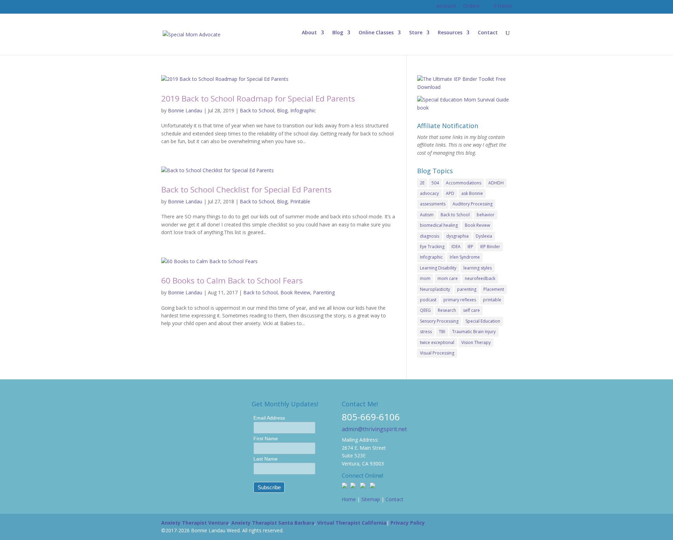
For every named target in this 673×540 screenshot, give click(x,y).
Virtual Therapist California (351, 522)
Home (349, 499)
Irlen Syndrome (465, 257)
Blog (337, 33)
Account (446, 5)
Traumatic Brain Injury (474, 332)
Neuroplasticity (435, 289)
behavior (486, 215)
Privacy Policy (407, 522)
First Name (265, 438)
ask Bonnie (472, 193)
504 (435, 183)
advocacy (429, 193)
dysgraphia (457, 236)
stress (426, 332)
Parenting (324, 292)
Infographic (303, 110)
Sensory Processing (439, 321)
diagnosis (429, 236)
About (309, 33)
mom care (447, 278)
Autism (427, 215)
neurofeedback (480, 278)
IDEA (456, 247)
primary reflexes (459, 300)
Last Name (265, 459)
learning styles (477, 268)
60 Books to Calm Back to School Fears (232, 280)
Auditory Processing (472, 204)
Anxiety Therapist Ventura (195, 522)
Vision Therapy (476, 342)
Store (415, 33)
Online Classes (376, 33)
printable (492, 300)
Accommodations (463, 183)
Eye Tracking (432, 247)
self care (471, 310)
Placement (493, 289)
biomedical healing (439, 225)
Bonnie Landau (185, 110)
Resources (450, 33)
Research (447, 310)
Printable (300, 201)
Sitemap (370, 499)
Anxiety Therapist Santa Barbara (272, 522)
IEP (470, 247)
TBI (442, 332)
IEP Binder (490, 247)
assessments (433, 204)
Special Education (482, 321)
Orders (471, 5)
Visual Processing (437, 353)
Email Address (269, 418)
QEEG (425, 310)
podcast (428, 300)
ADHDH (496, 183)
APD (450, 193)
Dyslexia (484, 236)
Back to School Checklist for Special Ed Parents (246, 189)
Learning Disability (438, 268)
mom (425, 278)
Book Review (295, 292)
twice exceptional (437, 342)
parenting (466, 289)
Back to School (257, 110)
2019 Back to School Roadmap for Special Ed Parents (258, 98)
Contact (488, 33)
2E (422, 183)
